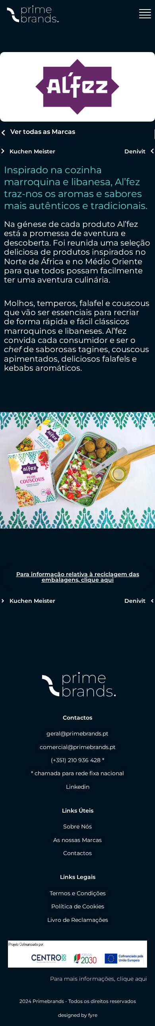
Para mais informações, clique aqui (98, 978)
